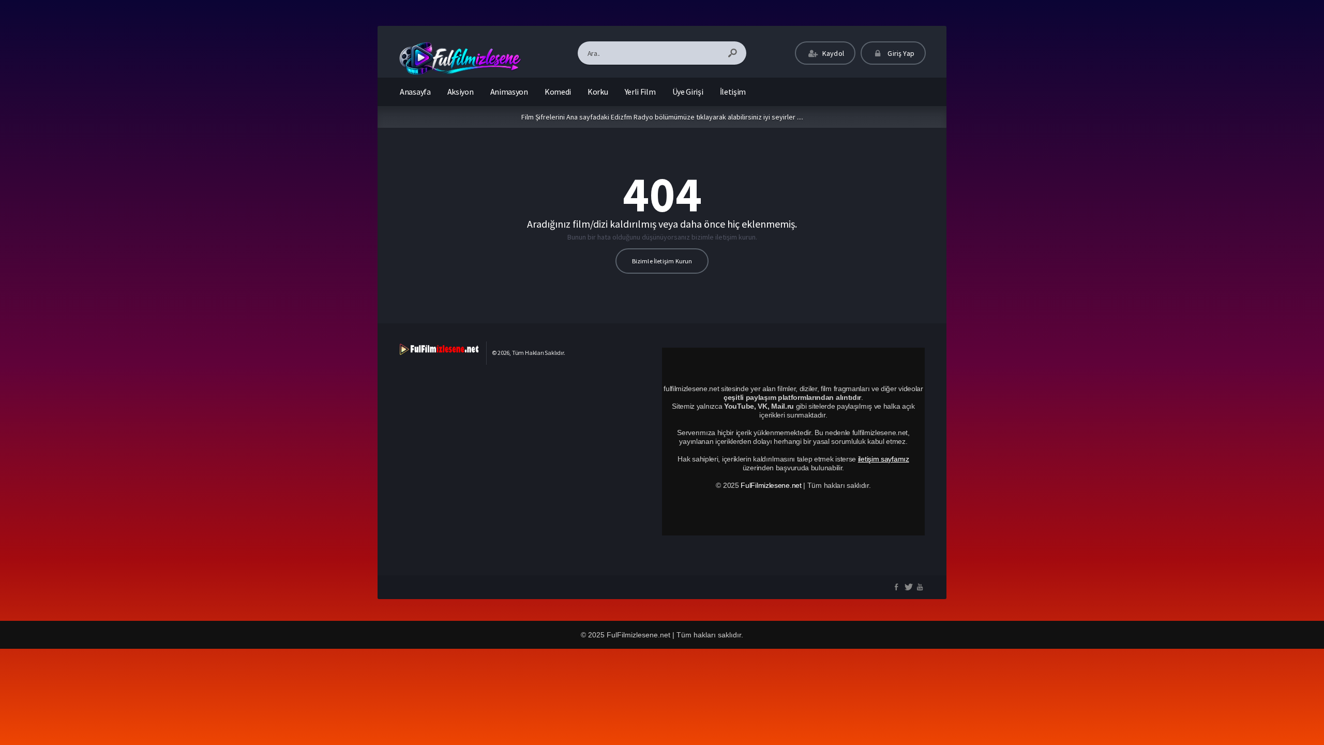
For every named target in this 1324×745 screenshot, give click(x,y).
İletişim (733, 91)
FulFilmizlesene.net (771, 485)
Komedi (558, 91)
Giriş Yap (900, 53)
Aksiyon (460, 91)
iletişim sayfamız (883, 459)
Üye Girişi (687, 91)
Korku (598, 91)
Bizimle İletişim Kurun (662, 261)
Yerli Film (640, 91)
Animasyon (509, 91)
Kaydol (832, 53)
